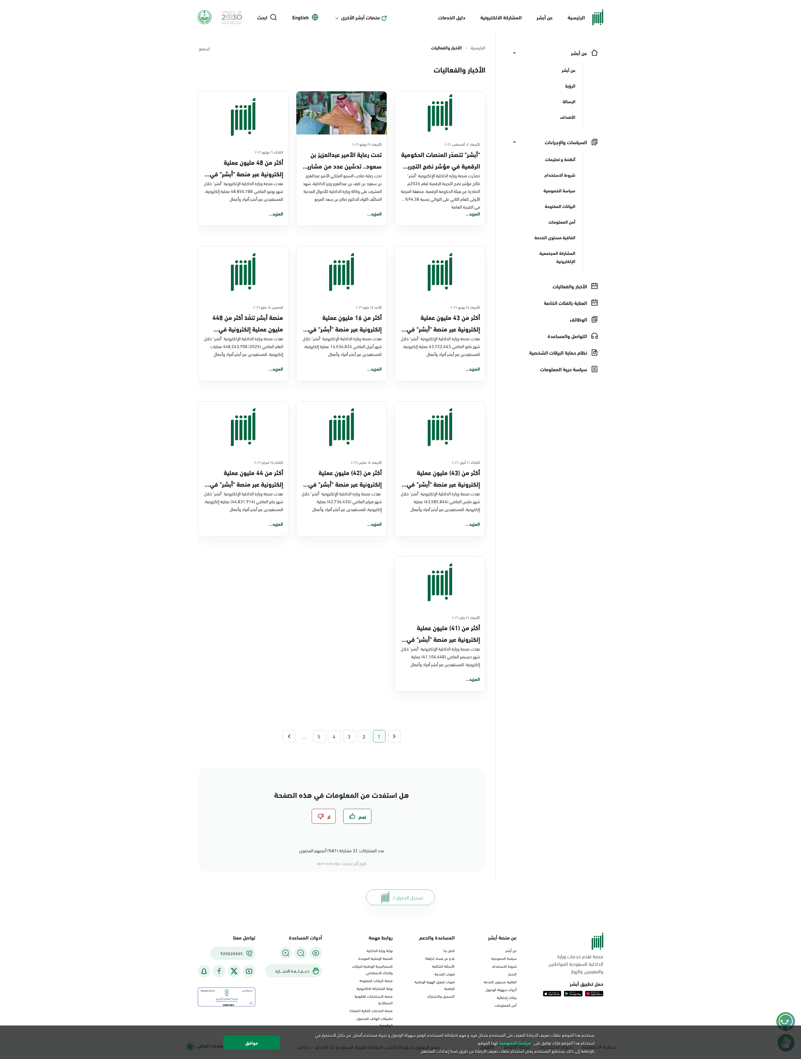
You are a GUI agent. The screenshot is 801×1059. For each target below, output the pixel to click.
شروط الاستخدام (504, 965)
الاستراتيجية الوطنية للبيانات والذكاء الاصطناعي (372, 969)
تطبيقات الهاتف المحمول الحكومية (374, 1021)
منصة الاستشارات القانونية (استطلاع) (374, 999)
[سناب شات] (204, 971)
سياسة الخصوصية (504, 958)
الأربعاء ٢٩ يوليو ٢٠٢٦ (367, 143)
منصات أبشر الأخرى (360, 17)
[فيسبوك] (219, 971)
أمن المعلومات (506, 1004)
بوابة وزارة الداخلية (380, 950)
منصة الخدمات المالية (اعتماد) (371, 1010)
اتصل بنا (449, 950)
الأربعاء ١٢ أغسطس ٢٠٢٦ (462, 143)
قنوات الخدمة (445, 973)
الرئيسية (576, 17)
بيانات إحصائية (507, 997)
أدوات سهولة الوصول (501, 989)
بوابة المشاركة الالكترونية (375, 988)
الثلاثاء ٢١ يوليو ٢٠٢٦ (269, 151)
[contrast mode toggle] (315, 953)
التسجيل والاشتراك (441, 995)
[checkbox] (357, 816)
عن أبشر (545, 17)
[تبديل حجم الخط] (300, 953)
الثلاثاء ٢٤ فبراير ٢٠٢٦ (268, 462)
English (300, 17)
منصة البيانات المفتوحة (376, 980)
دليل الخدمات (451, 17)
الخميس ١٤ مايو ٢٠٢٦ (268, 306)
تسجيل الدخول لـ (408, 897)
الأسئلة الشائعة (443, 965)
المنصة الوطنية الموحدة (375, 958)
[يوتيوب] (249, 971)
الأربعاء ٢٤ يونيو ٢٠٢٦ (465, 306)
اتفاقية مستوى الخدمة (500, 981)
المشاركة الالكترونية (501, 17)
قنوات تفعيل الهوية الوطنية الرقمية (435, 984)
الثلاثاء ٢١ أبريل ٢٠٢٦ (466, 462)
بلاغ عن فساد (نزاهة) (440, 958)
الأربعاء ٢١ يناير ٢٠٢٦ (466, 617)
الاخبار (512, 973)
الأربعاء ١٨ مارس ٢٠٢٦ (366, 462)
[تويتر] (234, 971)
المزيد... (473, 214)
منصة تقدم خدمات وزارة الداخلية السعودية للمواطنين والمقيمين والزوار (575, 963)
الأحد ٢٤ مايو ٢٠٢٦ (369, 306)
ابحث (262, 17)
